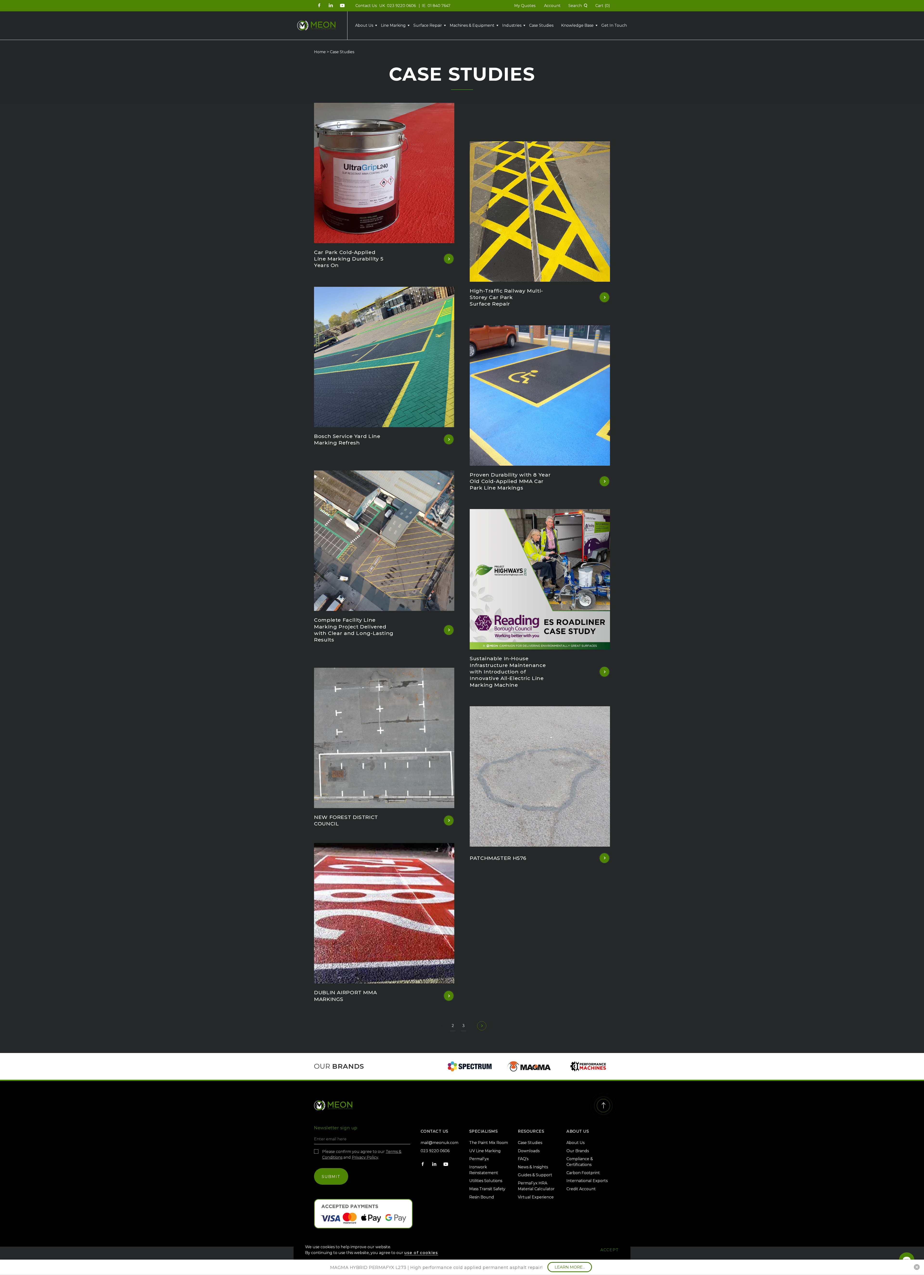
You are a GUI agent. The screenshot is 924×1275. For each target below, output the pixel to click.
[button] (552, 35)
